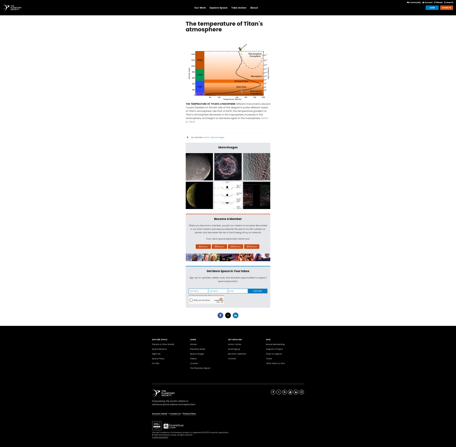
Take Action (238, 7)
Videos (193, 358)
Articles (193, 344)
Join (432, 7)
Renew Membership (275, 344)
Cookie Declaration (160, 437)
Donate (446, 7)
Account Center (159, 413)
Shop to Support (274, 353)
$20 (235, 246)
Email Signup (234, 349)
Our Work (200, 7)
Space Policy (158, 358)
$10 (219, 246)
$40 (252, 246)
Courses (194, 363)
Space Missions (159, 349)
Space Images (217, 137)
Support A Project (274, 349)
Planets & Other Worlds (163, 344)
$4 (203, 246)
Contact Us (175, 413)
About (254, 7)
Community (415, 2)
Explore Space (219, 7)
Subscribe (257, 291)
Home (206, 137)
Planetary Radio (197, 349)
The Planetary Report (200, 368)
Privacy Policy (219, 295)
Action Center (234, 344)
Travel (269, 358)
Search (449, 2)
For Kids (155, 363)
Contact (232, 358)
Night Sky (156, 353)
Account (428, 2)
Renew (439, 2)
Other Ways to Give (275, 363)
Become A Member (237, 353)
